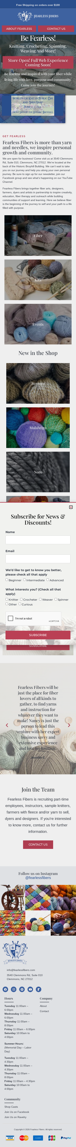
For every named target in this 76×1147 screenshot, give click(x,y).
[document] (38, 573)
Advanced (57, 580)
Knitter (13, 599)
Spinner (63, 599)
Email (10, 551)
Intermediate (35, 580)
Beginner (15, 580)
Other (13, 604)
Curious (27, 604)
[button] (71, 507)
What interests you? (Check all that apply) (33, 592)
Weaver (47, 599)
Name (10, 532)
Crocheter (30, 599)
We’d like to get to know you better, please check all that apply (33, 572)
